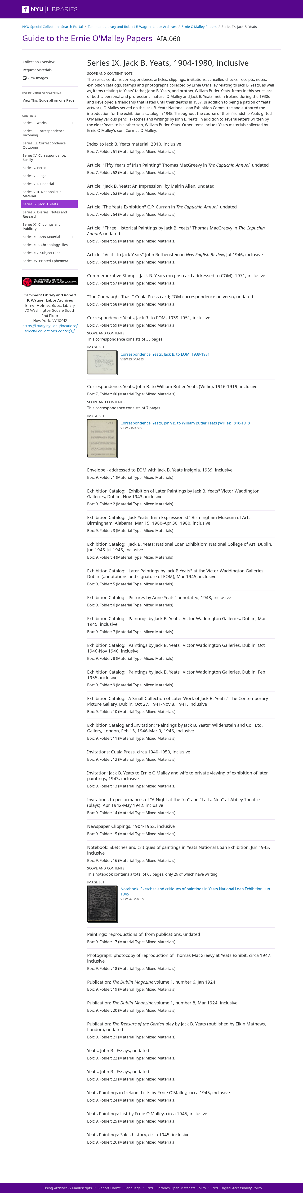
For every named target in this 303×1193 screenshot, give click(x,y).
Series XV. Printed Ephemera (45, 261)
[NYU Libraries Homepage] (151, 9)
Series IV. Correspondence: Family (44, 157)
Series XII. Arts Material (41, 236)
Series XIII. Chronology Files (45, 244)
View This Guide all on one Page (48, 100)
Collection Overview (38, 62)
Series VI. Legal (35, 175)
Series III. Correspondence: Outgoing (45, 145)
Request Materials (37, 70)
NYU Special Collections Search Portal (52, 26)
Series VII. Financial (38, 184)
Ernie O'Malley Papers (199, 26)
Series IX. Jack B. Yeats (40, 204)
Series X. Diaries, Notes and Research (45, 214)
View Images (37, 78)
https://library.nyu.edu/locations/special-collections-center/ (50, 328)
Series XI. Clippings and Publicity (42, 226)
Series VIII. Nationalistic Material (42, 194)
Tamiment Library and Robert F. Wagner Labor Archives (132, 26)
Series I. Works (35, 123)
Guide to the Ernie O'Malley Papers (101, 38)
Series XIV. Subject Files (41, 253)
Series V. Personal (37, 167)
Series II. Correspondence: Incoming (44, 133)
